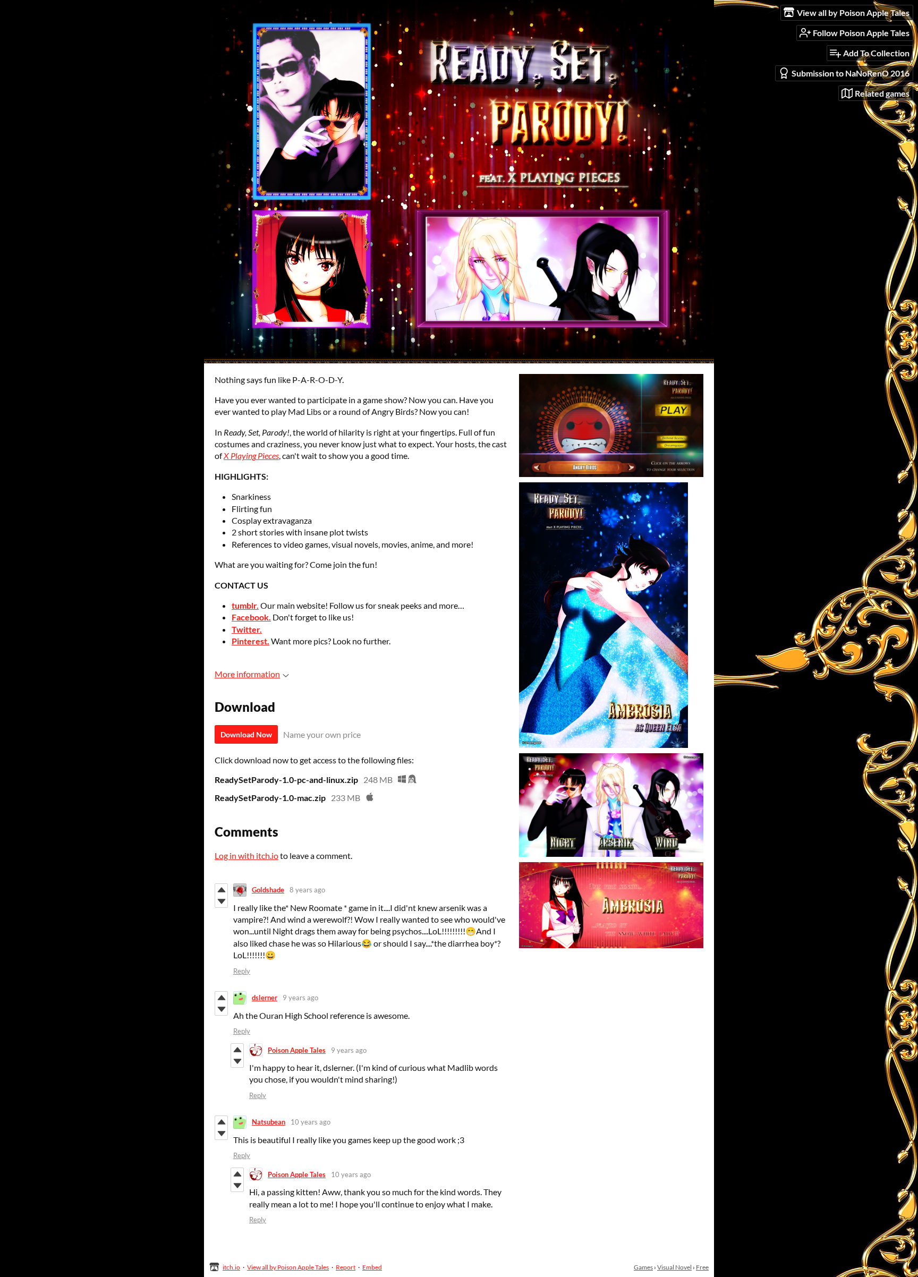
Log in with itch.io (246, 855)
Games (643, 1267)
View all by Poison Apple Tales (288, 1267)
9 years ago (300, 997)
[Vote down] (221, 901)
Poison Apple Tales (297, 1050)
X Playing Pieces (251, 455)
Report (345, 1267)
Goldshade (268, 890)
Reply (241, 971)
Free (702, 1267)
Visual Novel (674, 1267)
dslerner (264, 997)
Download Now (246, 734)
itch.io (231, 1267)
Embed (372, 1267)
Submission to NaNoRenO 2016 (851, 73)
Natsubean (268, 1122)
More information (247, 674)
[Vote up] (221, 890)
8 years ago (307, 890)
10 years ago (310, 1122)
